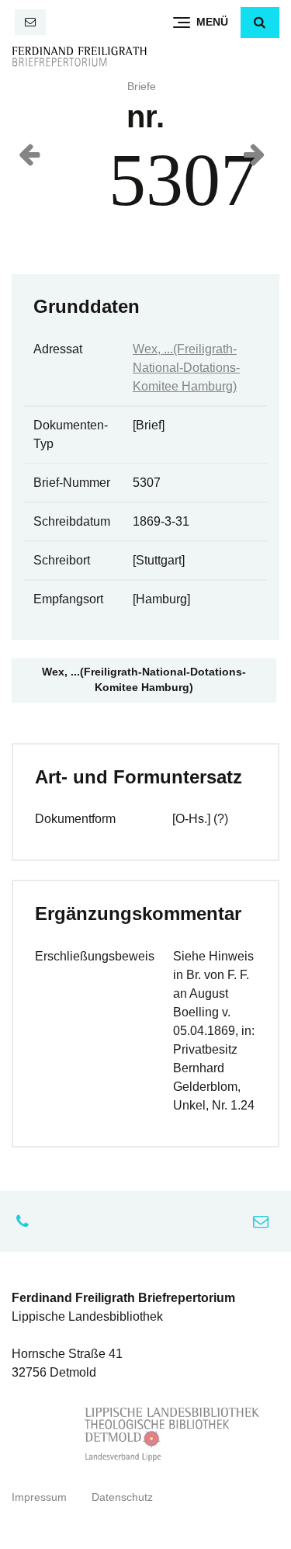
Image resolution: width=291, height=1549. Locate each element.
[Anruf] (26, 1221)
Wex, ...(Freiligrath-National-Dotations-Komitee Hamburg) (186, 367)
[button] (260, 22)
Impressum (39, 1497)
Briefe (141, 86)
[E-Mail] (30, 22)
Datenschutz (122, 1497)
